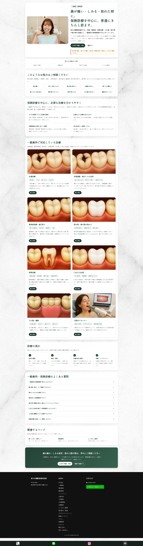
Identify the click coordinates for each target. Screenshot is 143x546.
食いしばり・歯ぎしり (39, 440)
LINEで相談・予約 (78, 45)
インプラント (62, 494)
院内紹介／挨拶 (63, 511)
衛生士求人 (62, 527)
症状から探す (37, 65)
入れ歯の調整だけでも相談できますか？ (41, 414)
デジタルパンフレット (65, 513)
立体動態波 (62, 502)
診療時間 (61, 522)
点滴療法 (61, 505)
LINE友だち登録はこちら (95, 487)
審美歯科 (68, 440)
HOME (61, 482)
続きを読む (32, 192)
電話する (90, 45)
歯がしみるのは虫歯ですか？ (37, 392)
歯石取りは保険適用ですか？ (37, 398)
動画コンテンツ (63, 516)
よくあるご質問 (97, 440)
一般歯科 (61, 485)
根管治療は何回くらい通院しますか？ (40, 419)
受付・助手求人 (63, 530)
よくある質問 (105, 65)
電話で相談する (79, 464)
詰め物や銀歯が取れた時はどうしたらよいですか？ (44, 403)
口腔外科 (61, 497)
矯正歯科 (61, 488)
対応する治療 (83, 65)
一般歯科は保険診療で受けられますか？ (41, 382)
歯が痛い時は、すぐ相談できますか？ (40, 387)
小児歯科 (61, 499)
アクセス (61, 525)
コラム (60, 519)
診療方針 (60, 65)
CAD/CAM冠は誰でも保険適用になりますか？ (43, 408)
